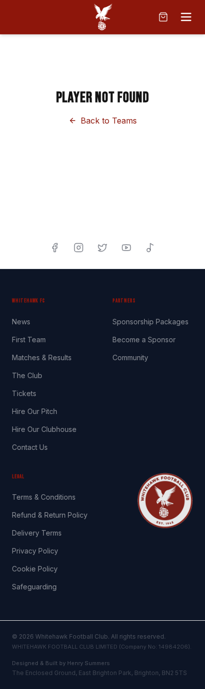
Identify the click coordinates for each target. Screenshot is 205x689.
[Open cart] (163, 17)
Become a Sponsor (144, 339)
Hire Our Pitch (34, 411)
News (21, 321)
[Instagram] (79, 248)
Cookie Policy (35, 568)
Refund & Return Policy (50, 515)
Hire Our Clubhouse (44, 429)
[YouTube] (126, 248)
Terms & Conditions (44, 497)
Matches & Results (42, 357)
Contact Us (30, 447)
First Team (29, 339)
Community (130, 357)
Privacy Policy (35, 551)
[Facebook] (55, 248)
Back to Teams (109, 121)
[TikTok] (150, 248)
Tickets (24, 393)
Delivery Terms (37, 533)
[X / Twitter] (102, 248)
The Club (27, 375)
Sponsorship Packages (150, 321)
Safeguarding (34, 586)
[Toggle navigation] (186, 17)
